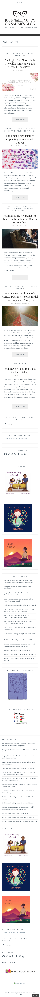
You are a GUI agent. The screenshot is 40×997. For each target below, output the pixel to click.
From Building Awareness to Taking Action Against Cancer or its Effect (20, 219)
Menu (21, 2)
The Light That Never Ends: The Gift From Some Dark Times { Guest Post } (20, 63)
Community (10, 129)
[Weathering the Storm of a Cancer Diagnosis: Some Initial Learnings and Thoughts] (20, 326)
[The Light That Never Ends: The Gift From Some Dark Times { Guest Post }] (20, 90)
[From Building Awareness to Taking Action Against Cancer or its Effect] (20, 248)
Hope (8, 53)
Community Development (15, 131)
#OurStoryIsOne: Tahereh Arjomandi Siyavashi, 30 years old (19, 821)
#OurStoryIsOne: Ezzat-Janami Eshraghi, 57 (17, 650)
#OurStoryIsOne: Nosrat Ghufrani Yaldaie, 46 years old (20, 654)
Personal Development (24, 53)
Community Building (27, 129)
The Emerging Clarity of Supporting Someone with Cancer (20, 139)
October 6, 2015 (20, 225)
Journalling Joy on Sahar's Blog (20, 22)
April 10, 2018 (20, 70)
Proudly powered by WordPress (14, 993)
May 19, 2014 (20, 375)
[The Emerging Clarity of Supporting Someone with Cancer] (20, 168)
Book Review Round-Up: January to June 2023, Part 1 (19, 640)
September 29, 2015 (20, 303)
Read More (21, 120)
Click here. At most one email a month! (15, 438)
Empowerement (14, 208)
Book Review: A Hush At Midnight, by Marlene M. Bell (20, 605)
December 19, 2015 (20, 146)
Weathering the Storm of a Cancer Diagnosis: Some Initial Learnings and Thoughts (20, 296)
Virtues (19, 55)
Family (32, 131)
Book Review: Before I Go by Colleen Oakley (20, 370)
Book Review (20, 364)
